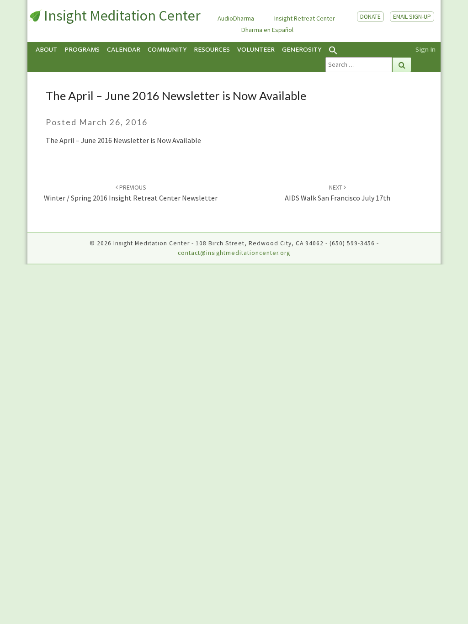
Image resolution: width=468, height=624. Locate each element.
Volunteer (256, 49)
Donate (370, 17)
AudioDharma (236, 18)
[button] (368, 49)
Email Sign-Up (412, 17)
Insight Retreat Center (304, 18)
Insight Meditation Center (122, 15)
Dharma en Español (267, 30)
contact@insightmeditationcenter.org (234, 253)
